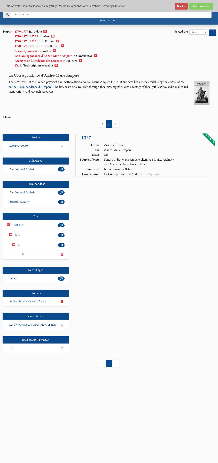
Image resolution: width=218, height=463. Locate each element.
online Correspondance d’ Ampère (30, 87)
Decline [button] (181, 6)
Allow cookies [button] (201, 6)
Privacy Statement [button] (114, 6)
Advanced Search (107, 21)
